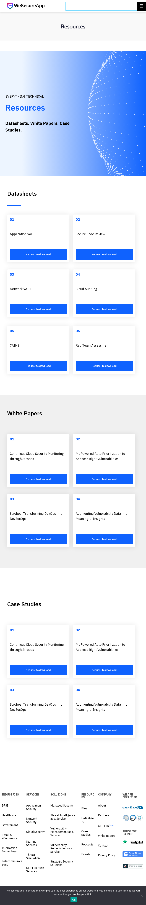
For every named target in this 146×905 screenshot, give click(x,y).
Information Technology (9, 849)
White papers (106, 835)
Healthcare (9, 815)
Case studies (86, 832)
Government (10, 825)
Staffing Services (31, 843)
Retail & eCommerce (9, 836)
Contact (103, 845)
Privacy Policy (107, 855)
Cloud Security (35, 832)
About (102, 805)
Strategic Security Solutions (61, 863)
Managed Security (62, 805)
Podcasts (87, 844)
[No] (141, 895)
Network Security (31, 820)
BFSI (5, 805)
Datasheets (87, 819)
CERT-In (106, 826)
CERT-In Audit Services (35, 869)
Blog (84, 808)
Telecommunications (12, 862)
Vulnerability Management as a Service (62, 832)
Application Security (33, 807)
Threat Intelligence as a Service (62, 816)
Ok (73, 899)
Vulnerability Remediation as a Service (61, 848)
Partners (103, 815)
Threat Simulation (33, 856)
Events (85, 854)
